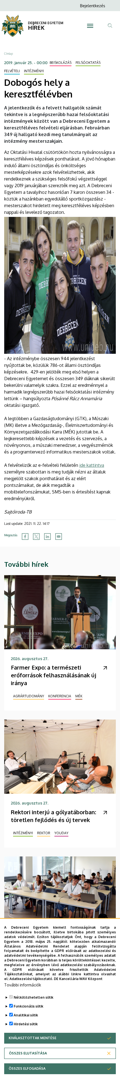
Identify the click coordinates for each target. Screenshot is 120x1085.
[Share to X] (36, 536)
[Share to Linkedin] (47, 536)
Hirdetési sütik (26, 1024)
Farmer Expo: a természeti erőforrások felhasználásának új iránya (53, 675)
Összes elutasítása (28, 1053)
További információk (22, 985)
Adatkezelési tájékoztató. (31, 979)
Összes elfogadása (27, 1068)
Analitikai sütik (26, 1015)
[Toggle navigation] (90, 26)
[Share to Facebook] (25, 536)
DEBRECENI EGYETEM (45, 23)
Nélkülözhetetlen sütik (33, 997)
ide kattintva (91, 465)
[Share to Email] (58, 536)
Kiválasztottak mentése (32, 1038)
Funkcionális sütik (28, 1006)
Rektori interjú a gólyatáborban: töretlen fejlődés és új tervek (53, 815)
